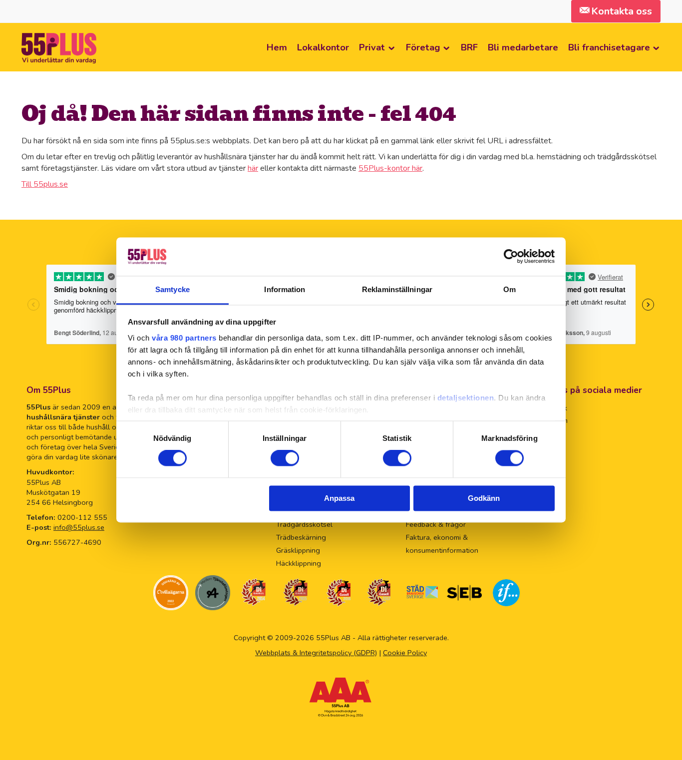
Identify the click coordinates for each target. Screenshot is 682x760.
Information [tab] (284, 289)
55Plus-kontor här (390, 168)
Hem (277, 47)
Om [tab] (509, 289)
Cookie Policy (405, 653)
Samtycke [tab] (172, 289)
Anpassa (339, 498)
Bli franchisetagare (609, 47)
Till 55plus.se (44, 184)
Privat (372, 47)
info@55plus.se (78, 527)
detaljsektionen (465, 397)
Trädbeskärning (301, 537)
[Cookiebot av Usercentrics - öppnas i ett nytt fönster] (511, 256)
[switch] (285, 458)
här (253, 168)
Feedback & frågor (436, 524)
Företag (423, 47)
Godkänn (484, 498)
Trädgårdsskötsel (304, 524)
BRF (469, 47)
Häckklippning (298, 563)
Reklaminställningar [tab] (397, 289)
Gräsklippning (298, 550)
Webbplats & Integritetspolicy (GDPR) (316, 653)
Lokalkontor (323, 47)
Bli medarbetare (523, 47)
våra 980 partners (184, 338)
